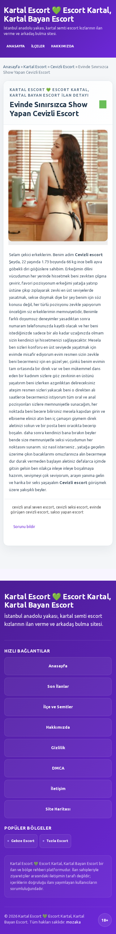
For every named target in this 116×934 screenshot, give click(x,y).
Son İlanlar (58, 686)
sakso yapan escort (67, 512)
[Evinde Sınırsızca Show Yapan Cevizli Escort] (58, 185)
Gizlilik (58, 747)
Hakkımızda (62, 46)
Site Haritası (58, 809)
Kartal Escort (35, 66)
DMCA (58, 768)
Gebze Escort (22, 841)
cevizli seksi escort (72, 507)
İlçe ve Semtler (58, 707)
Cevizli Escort (62, 66)
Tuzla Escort (57, 841)
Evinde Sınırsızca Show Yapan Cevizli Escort (48, 109)
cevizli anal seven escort (33, 507)
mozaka (73, 922)
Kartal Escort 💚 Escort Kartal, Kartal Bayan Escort (57, 14)
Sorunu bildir (24, 527)
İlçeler (38, 46)
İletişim (58, 788)
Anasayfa (15, 46)
